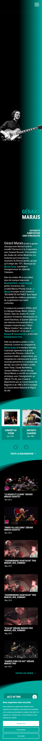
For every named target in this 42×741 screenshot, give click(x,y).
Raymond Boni (11, 283)
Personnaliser (21, 730)
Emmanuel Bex (20, 334)
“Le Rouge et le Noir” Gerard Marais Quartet (18, 495)
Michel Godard (10, 347)
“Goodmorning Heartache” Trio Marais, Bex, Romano (20, 561)
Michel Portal (10, 266)
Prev (15, 447)
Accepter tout (21, 723)
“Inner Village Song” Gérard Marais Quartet (18, 528)
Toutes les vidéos (24, 673)
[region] (21, 720)
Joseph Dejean (24, 283)
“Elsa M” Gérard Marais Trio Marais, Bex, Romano (18, 629)
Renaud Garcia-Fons (13, 336)
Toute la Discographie (21, 453)
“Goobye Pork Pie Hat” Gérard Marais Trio (19, 662)
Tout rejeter (21, 736)
